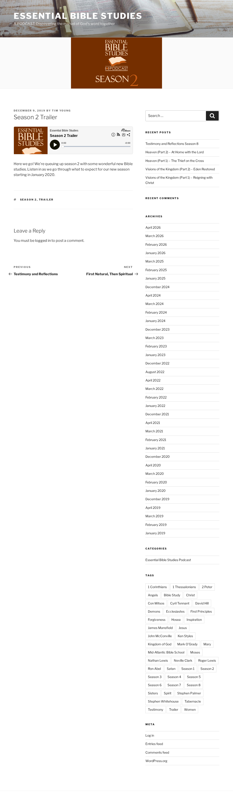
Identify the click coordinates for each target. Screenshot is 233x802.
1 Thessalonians (184, 587)
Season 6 (155, 685)
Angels (153, 595)
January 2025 (155, 278)
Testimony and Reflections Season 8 (171, 144)
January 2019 (155, 533)
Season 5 (194, 677)
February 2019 (156, 525)
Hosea (176, 619)
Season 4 (174, 677)
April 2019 (152, 508)
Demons (154, 611)
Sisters (153, 693)
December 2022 (157, 363)
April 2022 (152, 380)
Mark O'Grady (187, 644)
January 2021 (155, 448)
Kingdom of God (159, 644)
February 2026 (156, 244)
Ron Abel (154, 669)
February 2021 (155, 440)
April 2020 (153, 465)
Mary (207, 644)
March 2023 (154, 338)
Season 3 (155, 677)
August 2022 (154, 372)
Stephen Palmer (189, 693)
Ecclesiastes (175, 611)
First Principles (201, 611)
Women (190, 709)
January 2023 (155, 355)
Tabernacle (193, 701)
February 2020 (156, 482)
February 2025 (156, 270)
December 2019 (157, 499)
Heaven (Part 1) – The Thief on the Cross (174, 161)
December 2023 (157, 329)
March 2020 (154, 473)
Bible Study (172, 595)
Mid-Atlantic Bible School (166, 652)
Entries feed (154, 744)
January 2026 (155, 253)
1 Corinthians (157, 587)
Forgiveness (156, 619)
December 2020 (157, 456)
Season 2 (28, 199)
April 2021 (152, 423)
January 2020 (155, 491)
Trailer (46, 199)
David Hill (202, 603)
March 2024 (154, 304)
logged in (43, 240)
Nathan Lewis (158, 660)
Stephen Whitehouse (163, 701)
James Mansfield (160, 628)
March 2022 (154, 389)
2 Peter (207, 587)
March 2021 (154, 431)
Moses (195, 652)
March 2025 (154, 261)
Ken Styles (185, 636)
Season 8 (193, 685)
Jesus (183, 628)
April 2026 (153, 227)
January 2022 (155, 406)
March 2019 (154, 516)
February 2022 (156, 397)
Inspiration (194, 619)
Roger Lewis (207, 660)
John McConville (160, 636)
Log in (149, 735)
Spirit (167, 693)
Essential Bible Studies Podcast (168, 560)
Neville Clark (183, 660)
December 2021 (157, 414)
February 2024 (156, 312)
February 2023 (156, 346)
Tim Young (61, 110)
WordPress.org (156, 761)
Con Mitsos (156, 603)
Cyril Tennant (179, 603)
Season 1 (188, 669)
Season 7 (174, 685)
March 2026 (154, 236)
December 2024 (157, 287)
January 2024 (155, 321)
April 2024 (153, 295)
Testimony (155, 709)
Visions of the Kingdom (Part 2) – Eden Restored (180, 169)
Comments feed (157, 752)
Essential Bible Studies (78, 16)
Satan (171, 669)
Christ (190, 595)
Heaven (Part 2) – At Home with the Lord (174, 152)
